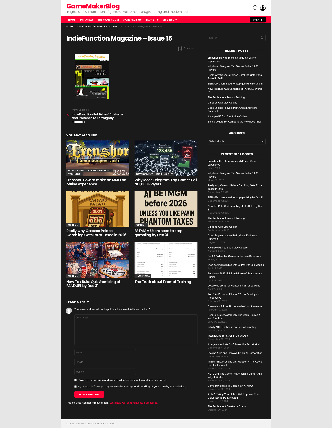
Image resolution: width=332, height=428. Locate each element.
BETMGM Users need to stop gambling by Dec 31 (159, 232)
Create (257, 19)
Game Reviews (132, 19)
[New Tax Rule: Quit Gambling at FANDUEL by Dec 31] (97, 260)
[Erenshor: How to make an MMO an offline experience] (97, 158)
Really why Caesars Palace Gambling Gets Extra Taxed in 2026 (96, 232)
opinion (73, 225)
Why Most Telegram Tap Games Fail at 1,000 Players (166, 182)
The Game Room (108, 19)
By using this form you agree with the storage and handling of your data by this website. (132, 386)
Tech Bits (152, 19)
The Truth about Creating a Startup (227, 406)
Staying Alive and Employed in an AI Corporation (235, 353)
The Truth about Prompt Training (163, 281)
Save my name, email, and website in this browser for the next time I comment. (123, 380)
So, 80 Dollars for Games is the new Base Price (234, 121)
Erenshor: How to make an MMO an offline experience (96, 182)
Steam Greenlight (99, 170)
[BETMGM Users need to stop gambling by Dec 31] (166, 209)
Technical (74, 174)
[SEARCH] (255, 8)
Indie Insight (76, 170)
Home (72, 19)
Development (144, 174)
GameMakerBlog (92, 6)
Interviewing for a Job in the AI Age (228, 335)
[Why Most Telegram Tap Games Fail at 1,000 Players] (166, 158)
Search (262, 38)
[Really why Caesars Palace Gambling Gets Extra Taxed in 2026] (97, 209)
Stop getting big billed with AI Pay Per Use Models (236, 264)
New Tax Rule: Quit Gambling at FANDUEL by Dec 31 (93, 283)
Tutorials (87, 19)
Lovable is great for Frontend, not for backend (234, 285)
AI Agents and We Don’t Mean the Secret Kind (234, 344)
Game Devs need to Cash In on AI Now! (230, 385)
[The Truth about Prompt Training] (166, 260)
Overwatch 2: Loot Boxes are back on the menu (235, 306)
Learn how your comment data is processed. (134, 402)
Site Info (168, 19)
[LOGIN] (263, 8)
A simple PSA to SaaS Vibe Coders (228, 116)
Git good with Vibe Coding (222, 102)
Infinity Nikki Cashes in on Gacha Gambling (232, 327)
